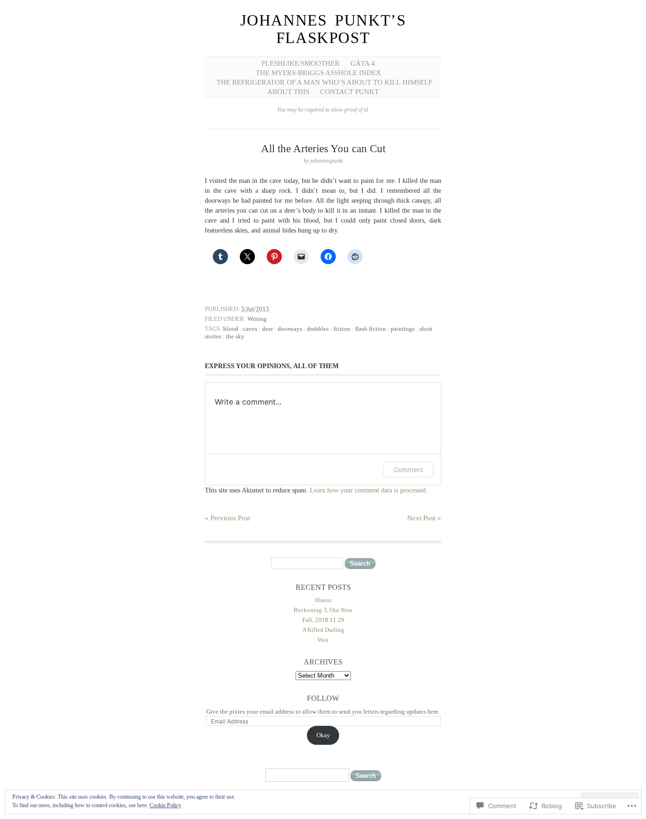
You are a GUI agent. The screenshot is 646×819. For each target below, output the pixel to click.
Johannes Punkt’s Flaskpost (323, 29)
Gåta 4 (362, 63)
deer (267, 328)
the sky (235, 336)
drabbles (318, 328)
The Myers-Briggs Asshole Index (318, 73)
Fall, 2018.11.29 (323, 619)
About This (288, 91)
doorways (290, 328)
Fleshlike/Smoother (301, 63)
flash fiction (370, 328)
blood (230, 328)
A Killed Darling (323, 629)
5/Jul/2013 (255, 308)
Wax (323, 639)
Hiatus (323, 599)
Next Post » (424, 518)
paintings (403, 328)
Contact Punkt (349, 91)
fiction (341, 328)
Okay (323, 735)
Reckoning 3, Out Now (323, 609)
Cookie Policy (165, 805)
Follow (323, 698)
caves (250, 328)
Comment (408, 470)
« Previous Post (227, 518)
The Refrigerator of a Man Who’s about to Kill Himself (324, 82)
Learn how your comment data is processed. (369, 490)
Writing (257, 318)
